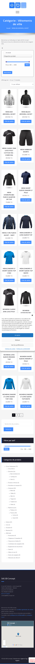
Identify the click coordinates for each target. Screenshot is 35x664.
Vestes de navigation (13, 555)
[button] (32, 315)
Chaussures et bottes (13, 541)
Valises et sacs (11, 552)
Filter (27, 65)
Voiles (11, 504)
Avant (14, 518)
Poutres (12, 513)
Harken (8, 522)
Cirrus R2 (10, 468)
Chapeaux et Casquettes (14, 538)
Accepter (17, 335)
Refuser (17, 340)
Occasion (8, 527)
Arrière (14, 515)
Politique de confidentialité (23, 349)
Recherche (8, 429)
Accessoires (11, 535)
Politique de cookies (10, 349)
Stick (11, 479)
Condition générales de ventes (25, 609)
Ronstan (8, 530)
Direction (10, 471)
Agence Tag (24, 658)
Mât (11, 496)
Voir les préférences (17, 345)
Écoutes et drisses (13, 482)
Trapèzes (12, 501)
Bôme (11, 490)
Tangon (12, 499)
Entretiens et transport (14, 485)
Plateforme (11, 507)
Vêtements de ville (13, 557)
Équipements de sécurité (14, 546)
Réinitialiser (7, 72)
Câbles (12, 493)
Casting (12, 476)
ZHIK (7, 533)
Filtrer (6, 449)
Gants (9, 549)
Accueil (8, 28)
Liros (7, 525)
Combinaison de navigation (15, 544)
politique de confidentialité (17, 615)
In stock (8, 52)
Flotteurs (12, 510)
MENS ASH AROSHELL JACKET (20, 28)
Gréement (10, 488)
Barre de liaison (14, 474)
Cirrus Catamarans (10, 466)
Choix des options (9, 121)
